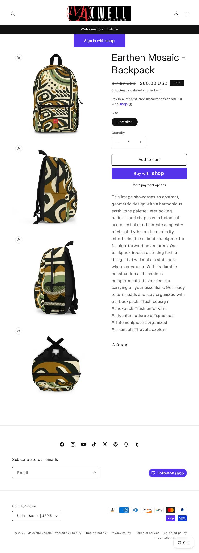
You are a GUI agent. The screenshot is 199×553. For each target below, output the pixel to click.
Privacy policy (121, 533)
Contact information (172, 537)
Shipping (118, 90)
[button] (13, 13)
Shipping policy (175, 533)
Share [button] (122, 344)
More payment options (149, 185)
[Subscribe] (94, 472)
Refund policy (96, 533)
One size (125, 122)
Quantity (118, 132)
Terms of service (147, 533)
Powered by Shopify (67, 533)
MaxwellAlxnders (39, 533)
